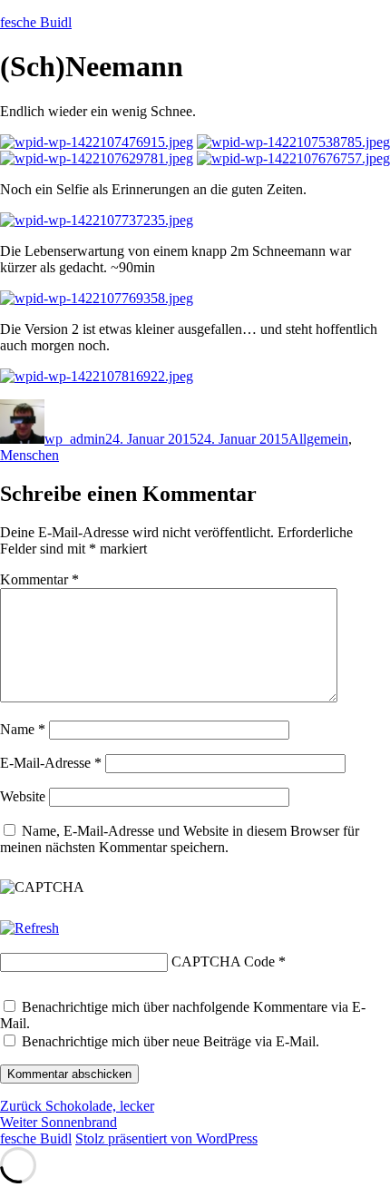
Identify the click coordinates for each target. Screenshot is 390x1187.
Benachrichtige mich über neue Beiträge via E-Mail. (170, 1041)
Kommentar (39, 579)
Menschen (29, 455)
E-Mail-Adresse (51, 762)
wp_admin (74, 438)
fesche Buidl (36, 22)
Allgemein (318, 438)
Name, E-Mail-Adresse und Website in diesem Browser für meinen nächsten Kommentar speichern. (179, 839)
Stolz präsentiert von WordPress (166, 1138)
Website (22, 796)
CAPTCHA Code (223, 961)
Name (22, 729)
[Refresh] (29, 928)
